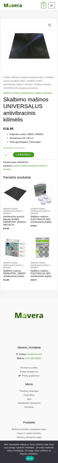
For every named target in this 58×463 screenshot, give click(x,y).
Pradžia (6, 77)
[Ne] (54, 451)
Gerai (29, 458)
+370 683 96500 (33, 358)
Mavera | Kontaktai (29, 347)
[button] (50, 25)
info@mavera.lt (34, 354)
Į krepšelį (23, 155)
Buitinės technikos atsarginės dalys (28, 77)
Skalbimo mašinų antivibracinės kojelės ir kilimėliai (27, 93)
